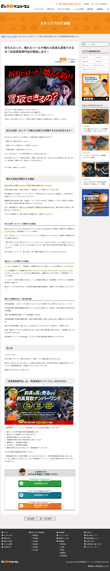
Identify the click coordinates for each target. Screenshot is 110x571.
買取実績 (90, 9)
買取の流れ (51, 9)
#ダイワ (85, 57)
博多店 (62, 550)
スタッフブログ (64, 535)
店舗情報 (61, 541)
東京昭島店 (63, 556)
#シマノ (99, 57)
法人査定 (35, 550)
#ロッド (85, 61)
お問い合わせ (90, 541)
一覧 (40, 518)
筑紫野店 (63, 544)
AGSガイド (13, 235)
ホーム (6, 532)
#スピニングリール (89, 69)
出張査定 (35, 547)
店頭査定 (35, 544)
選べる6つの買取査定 (38, 532)
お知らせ (89, 532)
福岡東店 (63, 553)
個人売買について (91, 535)
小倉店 (62, 547)
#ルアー (99, 61)
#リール (85, 65)
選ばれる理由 (8, 541)
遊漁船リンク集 (64, 538)
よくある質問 (78, 9)
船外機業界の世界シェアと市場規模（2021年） (25, 315)
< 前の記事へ (31, 518)
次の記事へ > (49, 518)
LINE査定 (35, 541)
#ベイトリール (99, 65)
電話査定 (35, 535)
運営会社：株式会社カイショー (98, 566)
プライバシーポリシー (93, 547)
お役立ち (63, 59)
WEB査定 (35, 538)
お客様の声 (7, 547)
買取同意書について (92, 538)
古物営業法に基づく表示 (94, 544)
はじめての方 (38, 9)
